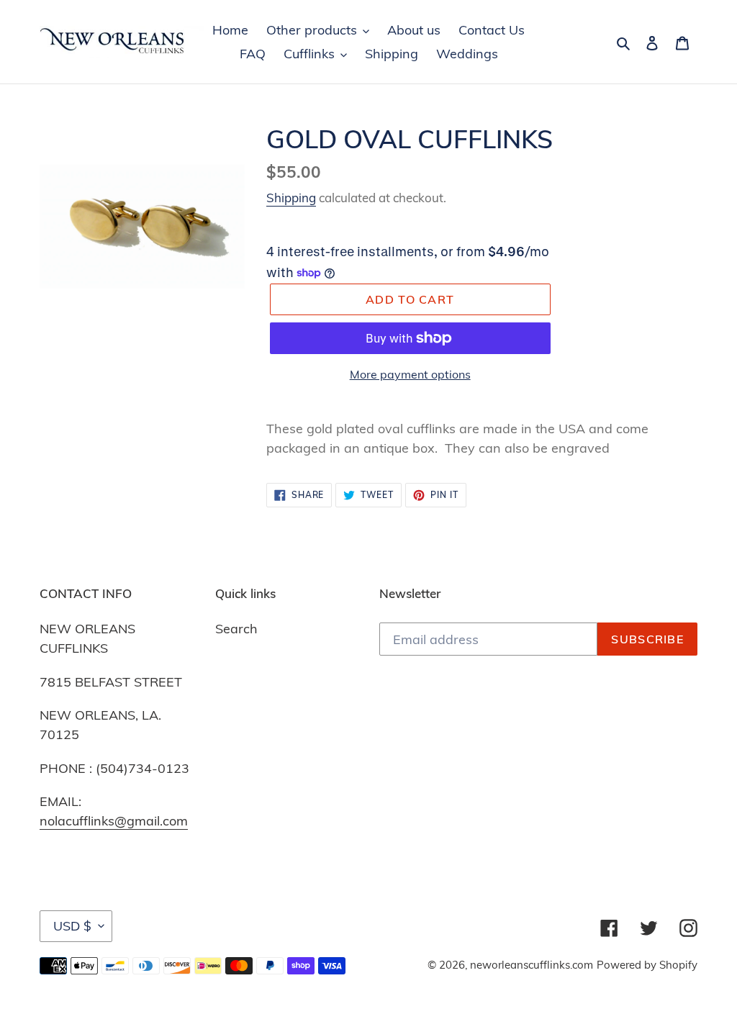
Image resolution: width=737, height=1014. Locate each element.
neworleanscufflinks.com (531, 965)
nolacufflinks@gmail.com (114, 820)
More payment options (410, 374)
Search (236, 628)
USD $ (72, 926)
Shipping (291, 197)
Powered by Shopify (647, 965)
